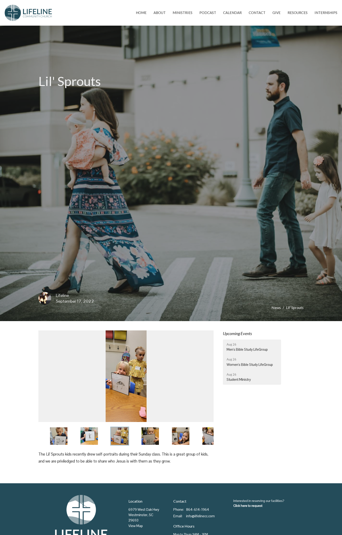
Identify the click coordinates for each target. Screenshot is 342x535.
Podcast (207, 12)
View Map (135, 526)
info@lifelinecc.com (200, 516)
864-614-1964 (197, 509)
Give (276, 12)
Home (141, 12)
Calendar (232, 12)
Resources (298, 12)
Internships (326, 12)
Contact (257, 12)
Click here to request (247, 506)
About (160, 12)
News (276, 307)
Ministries (182, 12)
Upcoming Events (237, 333)
